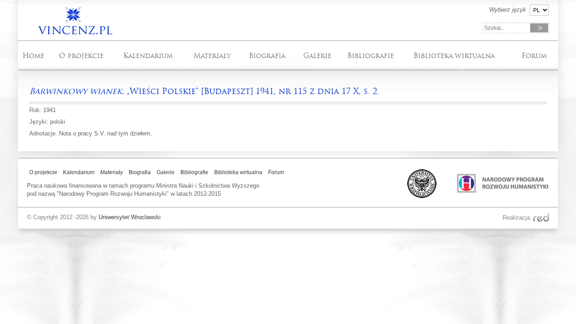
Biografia (267, 55)
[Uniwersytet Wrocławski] (418, 196)
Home (33, 55)
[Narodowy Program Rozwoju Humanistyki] (493, 196)
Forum (534, 55)
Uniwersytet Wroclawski (130, 217)
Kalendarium (148, 55)
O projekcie (81, 55)
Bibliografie (370, 55)
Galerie (317, 55)
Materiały (212, 55)
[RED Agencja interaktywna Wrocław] (541, 217)
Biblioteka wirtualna (454, 55)
